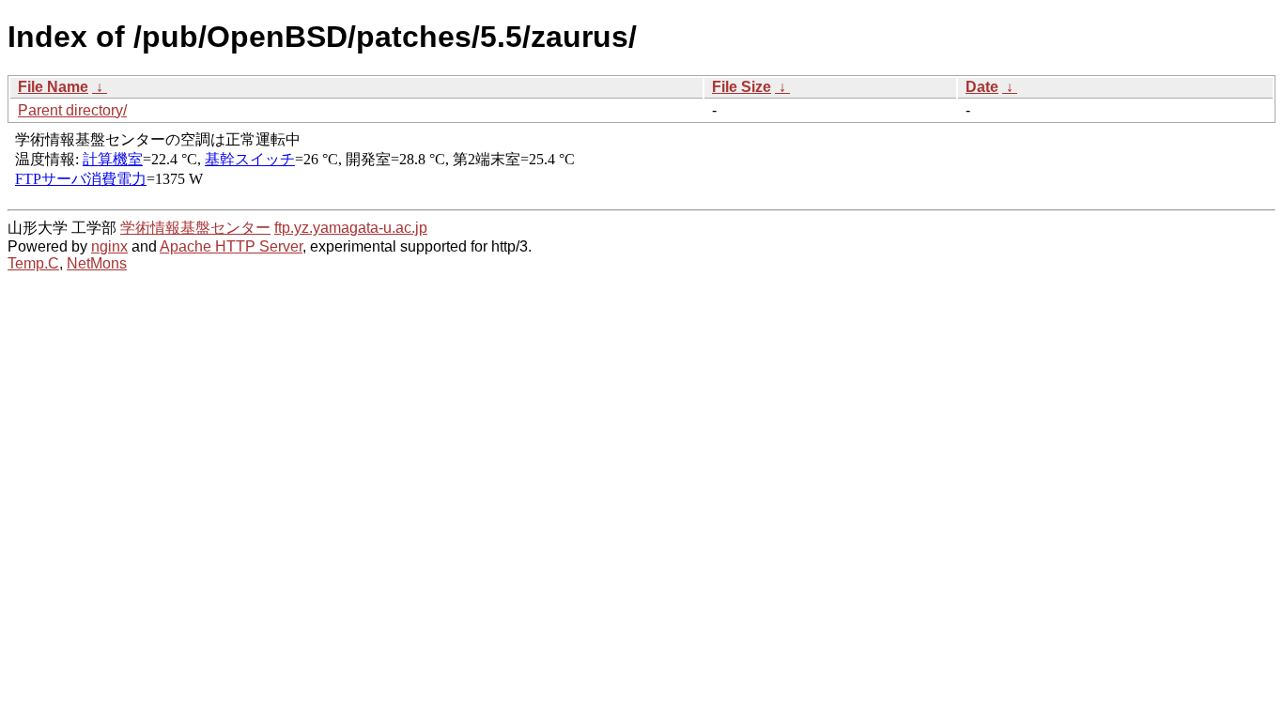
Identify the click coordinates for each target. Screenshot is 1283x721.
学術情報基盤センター (195, 228)
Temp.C (33, 263)
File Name (53, 87)
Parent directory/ (72, 110)
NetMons (97, 263)
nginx (109, 246)
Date (982, 87)
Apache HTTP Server (231, 246)
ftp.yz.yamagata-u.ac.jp (350, 228)
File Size (741, 87)
